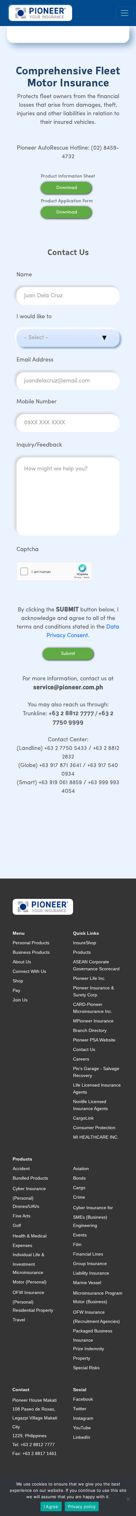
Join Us (20, 999)
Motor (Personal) (29, 1281)
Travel (19, 1319)
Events (80, 1234)
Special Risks (86, 1367)
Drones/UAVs (26, 1206)
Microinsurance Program (97, 1293)
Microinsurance (28, 1272)
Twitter (79, 1408)
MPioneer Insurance (93, 1020)
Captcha (27, 550)
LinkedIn (81, 1437)
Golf (17, 1225)
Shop (18, 980)
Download (66, 187)
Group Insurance (90, 1263)
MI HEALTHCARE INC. (96, 1137)
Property (81, 1358)
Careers (81, 1058)
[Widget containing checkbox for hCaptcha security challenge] (54, 571)
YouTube (82, 1427)
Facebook (83, 1399)
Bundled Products (30, 1178)
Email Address (34, 360)
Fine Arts (21, 1215)
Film (77, 1244)
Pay (16, 990)
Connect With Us (29, 971)
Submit (68, 653)
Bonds (79, 1178)
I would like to (34, 317)
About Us (22, 961)
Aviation (81, 1168)
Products (82, 952)
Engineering (85, 1225)
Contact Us (84, 1049)
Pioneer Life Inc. (89, 978)
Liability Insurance (91, 1273)
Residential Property (33, 1310)
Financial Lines (88, 1254)
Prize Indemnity (88, 1348)
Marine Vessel (87, 1282)
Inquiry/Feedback (39, 445)
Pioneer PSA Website (94, 1039)
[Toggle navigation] (124, 13)
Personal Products (31, 942)
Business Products (31, 952)
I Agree (51, 1506)
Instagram (83, 1418)
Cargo (79, 1187)
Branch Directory (90, 1030)
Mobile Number (36, 402)
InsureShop (84, 942)
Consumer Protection (94, 1127)
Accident (21, 1168)
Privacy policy (82, 1506)
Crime (79, 1197)
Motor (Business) (90, 1301)
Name (24, 275)
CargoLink (83, 1118)
